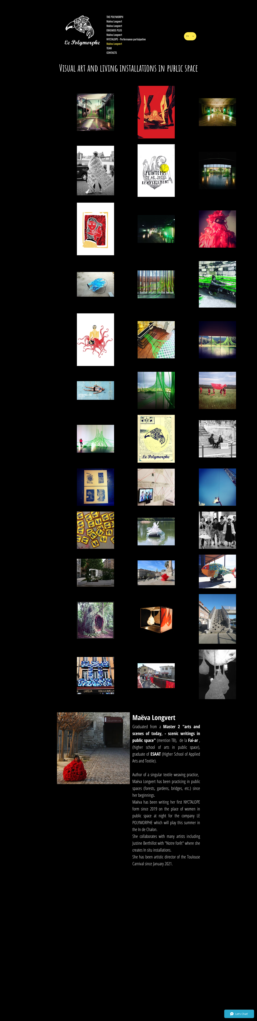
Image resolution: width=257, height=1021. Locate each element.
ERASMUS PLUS (114, 30)
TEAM (109, 48)
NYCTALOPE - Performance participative (126, 39)
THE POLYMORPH (114, 17)
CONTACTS (111, 53)
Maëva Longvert (114, 21)
